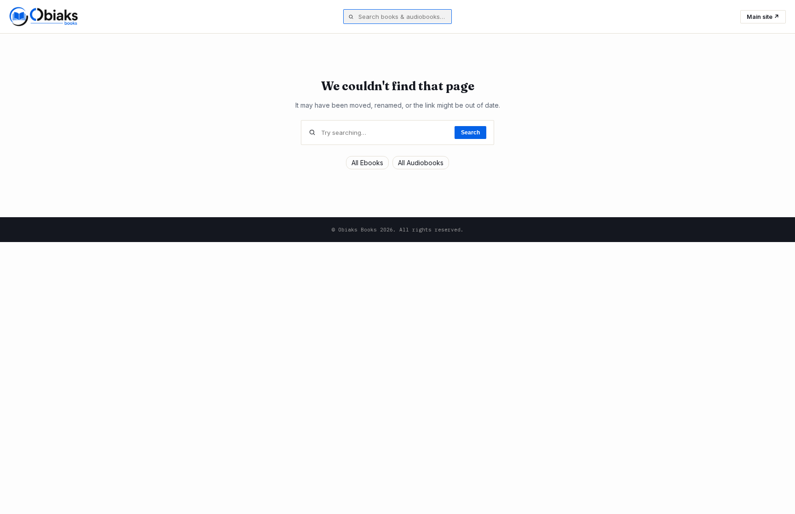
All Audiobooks (421, 163)
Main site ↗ (763, 16)
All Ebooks (367, 163)
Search (470, 132)
